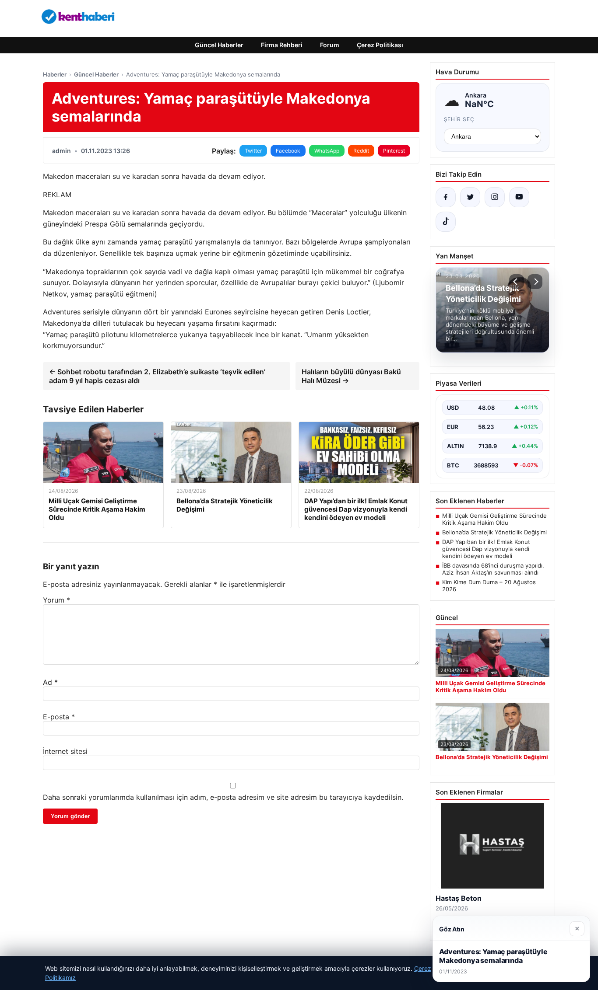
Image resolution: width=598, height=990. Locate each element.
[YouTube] (519, 197)
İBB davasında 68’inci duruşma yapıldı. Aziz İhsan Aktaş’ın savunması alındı (493, 569)
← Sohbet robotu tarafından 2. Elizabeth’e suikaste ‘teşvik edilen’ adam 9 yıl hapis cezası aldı (157, 376)
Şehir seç (459, 119)
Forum (329, 45)
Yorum (56, 600)
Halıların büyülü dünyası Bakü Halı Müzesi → (351, 376)
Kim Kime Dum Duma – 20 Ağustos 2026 (489, 586)
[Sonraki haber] (535, 281)
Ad (50, 682)
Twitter (253, 150)
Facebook (288, 150)
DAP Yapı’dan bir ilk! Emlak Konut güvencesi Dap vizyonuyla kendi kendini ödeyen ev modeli (486, 548)
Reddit (361, 150)
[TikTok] (446, 222)
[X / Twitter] (470, 197)
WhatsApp (326, 150)
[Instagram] (495, 197)
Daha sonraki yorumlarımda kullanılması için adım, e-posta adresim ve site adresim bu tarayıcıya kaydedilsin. (223, 797)
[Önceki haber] (516, 281)
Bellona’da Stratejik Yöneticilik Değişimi (494, 532)
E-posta (59, 716)
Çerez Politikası (380, 45)
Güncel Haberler (219, 45)
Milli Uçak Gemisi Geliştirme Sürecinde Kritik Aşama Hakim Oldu (494, 519)
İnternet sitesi (65, 751)
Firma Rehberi (282, 45)
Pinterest (394, 150)
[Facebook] (446, 197)
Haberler (55, 74)
